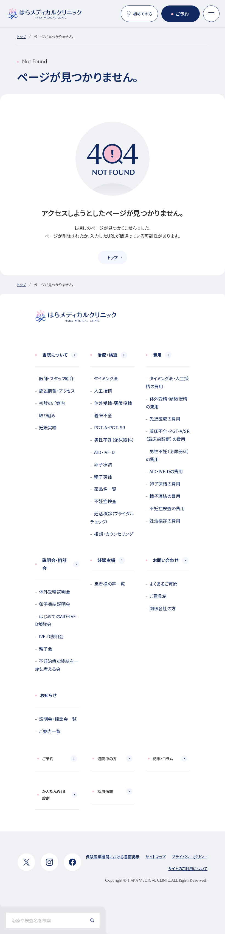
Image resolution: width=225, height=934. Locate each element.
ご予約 (182, 13)
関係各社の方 (163, 608)
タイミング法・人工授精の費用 (167, 382)
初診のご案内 (52, 403)
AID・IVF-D (104, 452)
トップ (21, 36)
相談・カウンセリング (113, 533)
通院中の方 (107, 758)
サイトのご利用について (187, 868)
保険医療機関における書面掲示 (112, 856)
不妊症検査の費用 (167, 508)
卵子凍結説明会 (54, 604)
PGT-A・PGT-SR (109, 427)
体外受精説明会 (54, 591)
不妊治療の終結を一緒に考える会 (56, 665)
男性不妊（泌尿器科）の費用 (168, 455)
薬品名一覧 (105, 489)
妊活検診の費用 (165, 520)
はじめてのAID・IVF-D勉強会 (56, 620)
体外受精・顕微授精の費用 (166, 402)
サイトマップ (155, 856)
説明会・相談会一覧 (58, 719)
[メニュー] (211, 13)
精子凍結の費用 (165, 496)
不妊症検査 (105, 501)
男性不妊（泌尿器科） (114, 439)
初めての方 (142, 13)
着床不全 (103, 415)
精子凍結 (103, 476)
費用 (157, 354)
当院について (55, 354)
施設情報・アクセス (57, 390)
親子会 (45, 648)
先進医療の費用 (165, 418)
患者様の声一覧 (109, 583)
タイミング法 (106, 378)
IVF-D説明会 (51, 636)
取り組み (47, 415)
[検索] (92, 920)
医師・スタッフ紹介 (56, 378)
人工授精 (103, 390)
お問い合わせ (166, 560)
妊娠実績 (48, 427)
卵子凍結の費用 (165, 483)
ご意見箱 (158, 596)
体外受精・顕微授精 (113, 403)
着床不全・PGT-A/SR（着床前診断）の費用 (168, 435)
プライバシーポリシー (189, 856)
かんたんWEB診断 (53, 794)
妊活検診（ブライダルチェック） (112, 517)
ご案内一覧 (50, 731)
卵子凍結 (103, 464)
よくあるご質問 (164, 583)
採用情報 (105, 791)
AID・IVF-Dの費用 (166, 471)
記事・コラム (163, 758)
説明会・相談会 (54, 564)
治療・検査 (107, 354)
